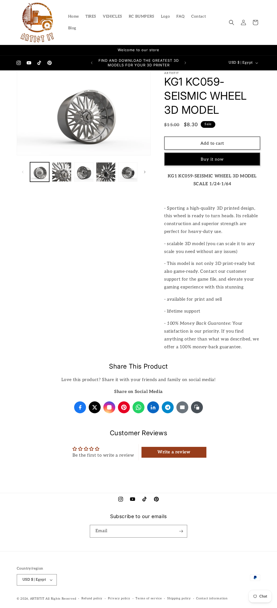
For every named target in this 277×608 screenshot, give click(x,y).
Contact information (211, 598)
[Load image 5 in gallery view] (127, 171)
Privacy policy (119, 598)
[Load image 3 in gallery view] (83, 171)
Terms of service (149, 598)
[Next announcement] (185, 63)
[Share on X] (95, 407)
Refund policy (92, 598)
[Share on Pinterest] (124, 407)
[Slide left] (23, 172)
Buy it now (212, 159)
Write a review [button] (173, 452)
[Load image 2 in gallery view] (61, 171)
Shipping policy (179, 598)
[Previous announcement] (92, 63)
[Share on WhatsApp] (138, 407)
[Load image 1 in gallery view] (39, 171)
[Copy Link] (197, 407)
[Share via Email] (182, 407)
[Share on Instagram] (109, 407)
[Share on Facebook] (80, 407)
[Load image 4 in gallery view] (105, 171)
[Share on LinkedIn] (153, 407)
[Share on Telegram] (168, 407)
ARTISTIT (37, 598)
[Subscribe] (181, 531)
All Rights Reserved (60, 598)
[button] (232, 22)
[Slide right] (145, 172)
